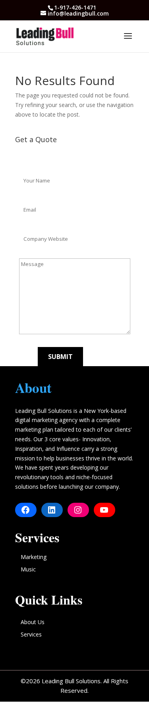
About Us (33, 622)
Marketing (33, 557)
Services (31, 634)
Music (28, 569)
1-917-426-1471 (75, 7)
